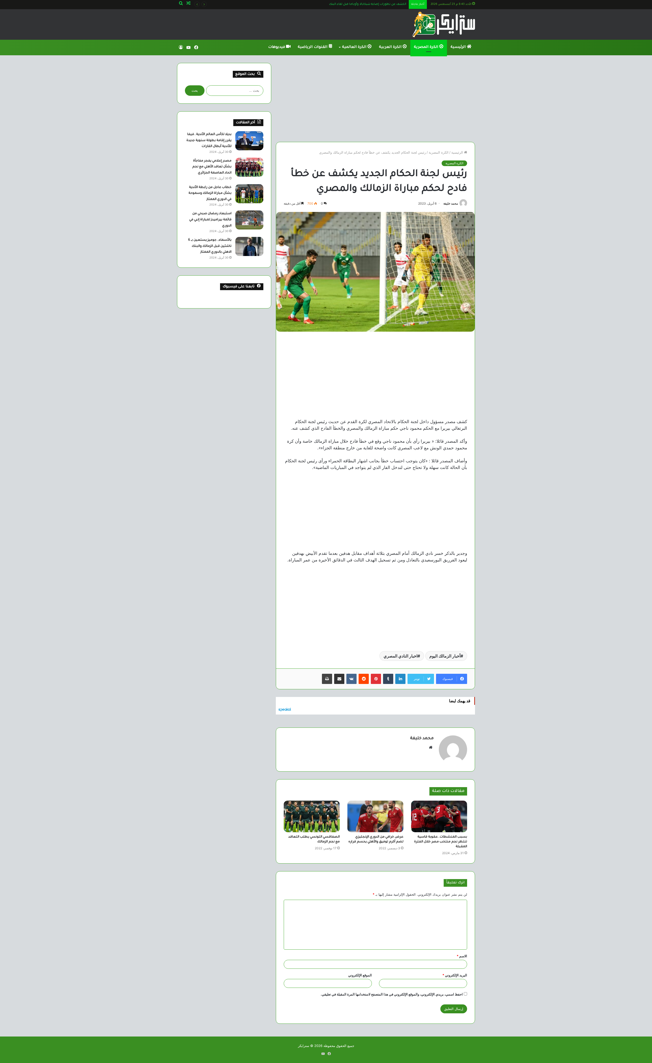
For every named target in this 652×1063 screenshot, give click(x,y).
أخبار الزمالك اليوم (444, 655)
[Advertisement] (375, 98)
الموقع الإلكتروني (360, 975)
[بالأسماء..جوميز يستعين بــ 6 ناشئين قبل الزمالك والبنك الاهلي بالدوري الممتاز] (249, 246)
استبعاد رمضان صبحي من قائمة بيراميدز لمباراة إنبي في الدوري (210, 219)
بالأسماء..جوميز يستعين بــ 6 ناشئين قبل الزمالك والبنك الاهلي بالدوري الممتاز (210, 246)
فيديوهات (277, 47)
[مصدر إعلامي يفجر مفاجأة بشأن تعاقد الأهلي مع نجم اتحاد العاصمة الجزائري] (249, 167)
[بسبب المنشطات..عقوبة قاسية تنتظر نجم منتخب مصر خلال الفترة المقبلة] (439, 816)
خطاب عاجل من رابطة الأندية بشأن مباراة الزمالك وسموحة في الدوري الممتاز (210, 193)
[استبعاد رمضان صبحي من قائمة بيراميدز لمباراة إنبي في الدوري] (249, 220)
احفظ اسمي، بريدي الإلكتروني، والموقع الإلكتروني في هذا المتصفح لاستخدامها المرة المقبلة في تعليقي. (392, 994)
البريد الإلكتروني (454, 975)
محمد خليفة (450, 203)
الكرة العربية (391, 47)
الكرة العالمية (355, 47)
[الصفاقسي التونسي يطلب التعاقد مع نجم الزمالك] (312, 816)
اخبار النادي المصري (400, 655)
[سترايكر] (443, 24)
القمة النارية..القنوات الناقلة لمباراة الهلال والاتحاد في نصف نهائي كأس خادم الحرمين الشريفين (342, 4)
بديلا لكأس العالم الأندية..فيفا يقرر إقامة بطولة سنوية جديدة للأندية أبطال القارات (209, 140)
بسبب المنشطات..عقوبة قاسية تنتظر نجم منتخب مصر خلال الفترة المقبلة (440, 842)
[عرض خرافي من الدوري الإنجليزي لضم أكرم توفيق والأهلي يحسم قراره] (375, 816)
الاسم (462, 956)
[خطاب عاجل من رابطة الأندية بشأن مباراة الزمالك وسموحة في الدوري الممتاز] (249, 193)
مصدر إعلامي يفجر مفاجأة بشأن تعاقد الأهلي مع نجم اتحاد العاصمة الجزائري (212, 167)
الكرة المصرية (426, 47)
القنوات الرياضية (313, 47)
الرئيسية (459, 47)
